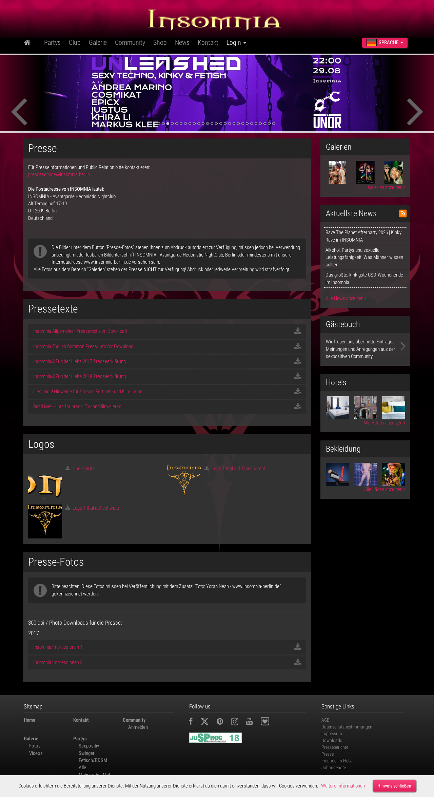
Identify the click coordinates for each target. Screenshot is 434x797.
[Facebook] (194, 722)
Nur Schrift (83, 469)
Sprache (388, 42)
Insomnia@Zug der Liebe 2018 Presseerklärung (79, 376)
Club (75, 42)
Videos (36, 753)
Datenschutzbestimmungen (346, 726)
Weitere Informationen (343, 786)
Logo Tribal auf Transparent (238, 469)
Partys (52, 42)
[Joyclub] (270, 722)
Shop (160, 42)
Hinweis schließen (394, 786)
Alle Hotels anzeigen (383, 423)
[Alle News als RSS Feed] (403, 213)
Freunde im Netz (336, 760)
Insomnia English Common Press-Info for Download (83, 346)
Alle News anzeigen (345, 298)
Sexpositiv (89, 746)
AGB (325, 720)
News (182, 42)
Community (130, 42)
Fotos (35, 746)
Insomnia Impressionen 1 (57, 647)
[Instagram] (238, 722)
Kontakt (208, 42)
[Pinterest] (223, 722)
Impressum (331, 733)
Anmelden (138, 727)
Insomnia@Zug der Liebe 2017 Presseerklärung (79, 361)
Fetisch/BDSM (93, 760)
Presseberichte (334, 747)
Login (234, 42)
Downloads (331, 740)
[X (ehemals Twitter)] (208, 722)
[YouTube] (252, 722)
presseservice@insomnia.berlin (59, 174)
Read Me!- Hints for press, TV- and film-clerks (77, 406)
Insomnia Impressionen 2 (57, 662)
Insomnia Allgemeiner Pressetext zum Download (80, 331)
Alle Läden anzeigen (383, 489)
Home (29, 720)
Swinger (87, 753)
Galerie (98, 42)
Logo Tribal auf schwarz (95, 508)
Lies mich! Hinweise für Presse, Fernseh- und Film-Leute (87, 391)
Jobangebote (333, 767)
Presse (327, 754)
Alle (82, 767)
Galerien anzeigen (385, 187)
